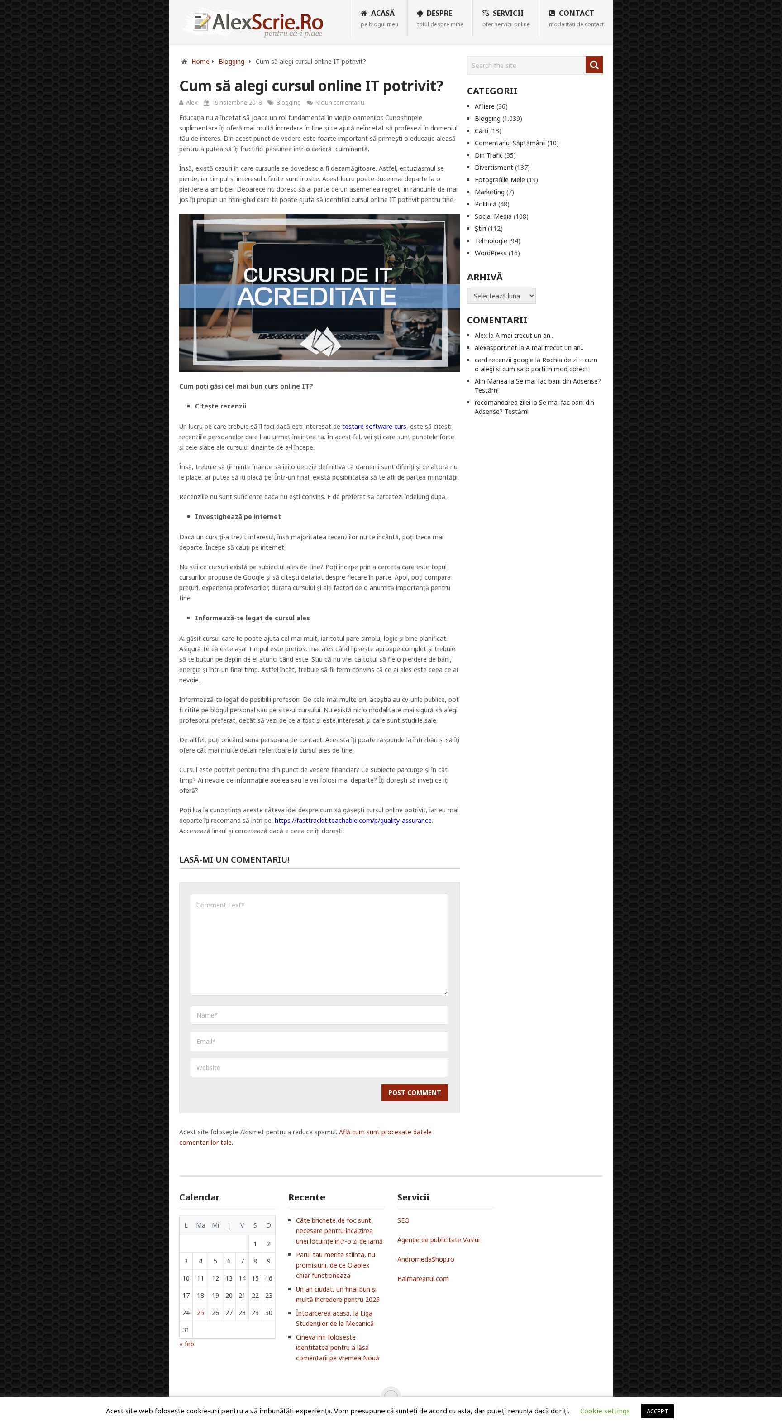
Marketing (490, 191)
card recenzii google (504, 359)
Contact (576, 18)
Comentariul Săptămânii (510, 143)
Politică (485, 204)
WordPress (491, 253)
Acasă (379, 18)
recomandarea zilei (502, 402)
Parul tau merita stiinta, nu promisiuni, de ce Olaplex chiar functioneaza (335, 1265)
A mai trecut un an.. (524, 335)
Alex (192, 102)
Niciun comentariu (339, 102)
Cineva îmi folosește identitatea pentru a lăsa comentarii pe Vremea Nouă (337, 1347)
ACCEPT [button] (657, 1411)
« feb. (187, 1344)
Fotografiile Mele (500, 179)
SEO (403, 1220)
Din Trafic (489, 155)
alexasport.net (496, 347)
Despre (440, 18)
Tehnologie (491, 240)
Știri (480, 228)
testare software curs (374, 426)
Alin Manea (491, 381)
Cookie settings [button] (605, 1410)
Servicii (506, 18)
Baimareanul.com (423, 1278)
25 (200, 1312)
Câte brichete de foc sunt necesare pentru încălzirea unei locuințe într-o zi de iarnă (339, 1230)
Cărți (481, 130)
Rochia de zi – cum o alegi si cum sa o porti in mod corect (536, 364)
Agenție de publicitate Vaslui (438, 1239)
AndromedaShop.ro (425, 1259)
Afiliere (485, 106)
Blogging (289, 102)
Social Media (493, 216)
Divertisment (494, 167)
